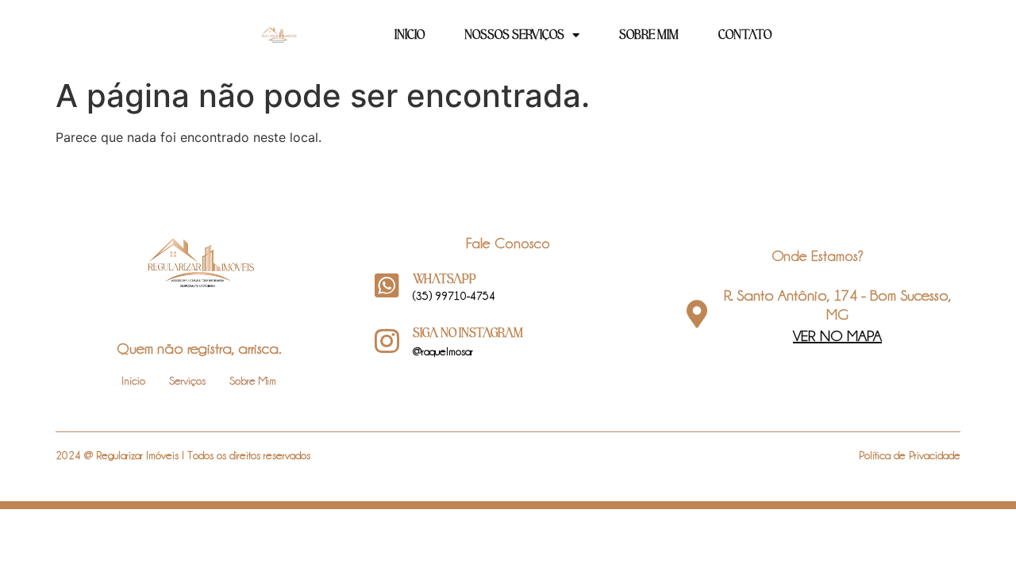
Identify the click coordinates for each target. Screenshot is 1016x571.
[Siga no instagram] (387, 340)
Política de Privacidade (909, 455)
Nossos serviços (514, 35)
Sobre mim (649, 35)
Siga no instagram (468, 333)
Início (409, 35)
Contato (745, 35)
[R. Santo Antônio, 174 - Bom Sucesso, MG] (696, 314)
